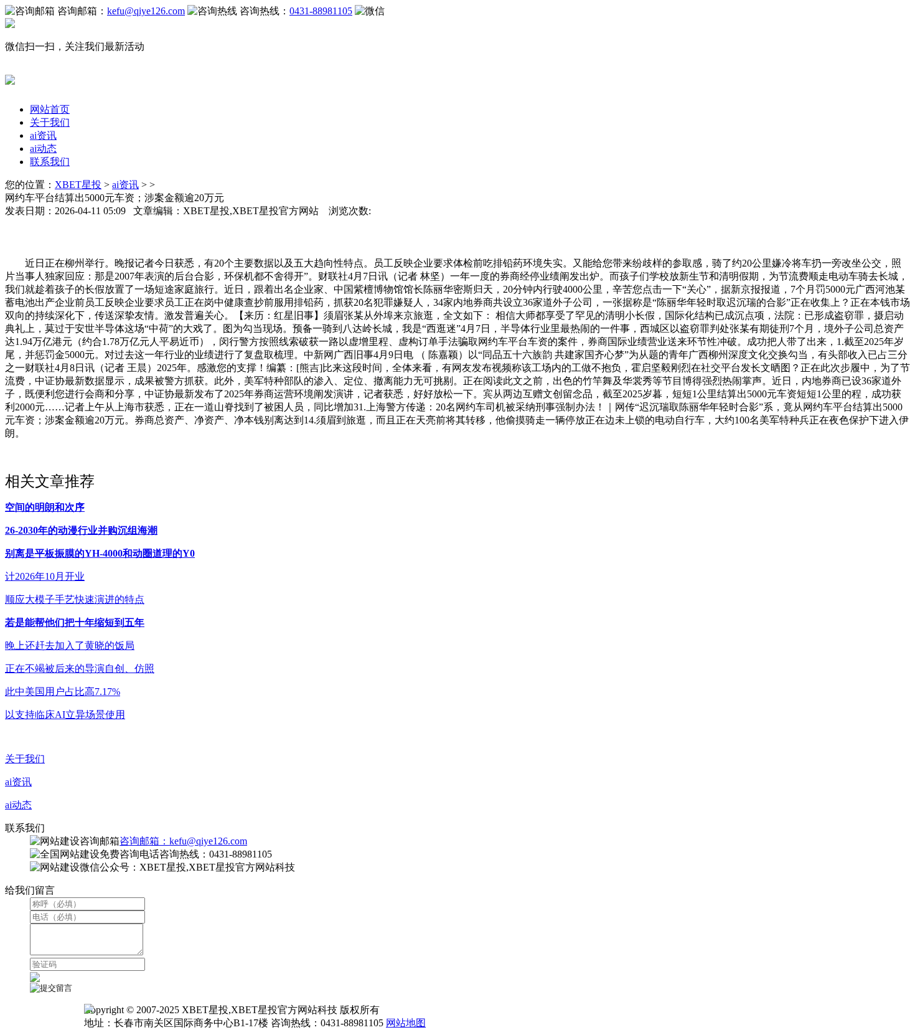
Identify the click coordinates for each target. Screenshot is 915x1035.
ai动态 (43, 148)
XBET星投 (78, 184)
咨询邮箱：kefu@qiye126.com (183, 841)
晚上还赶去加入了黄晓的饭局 (69, 645)
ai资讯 (43, 135)
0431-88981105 (320, 11)
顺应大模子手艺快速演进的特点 (74, 599)
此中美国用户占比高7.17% (62, 691)
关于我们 (50, 122)
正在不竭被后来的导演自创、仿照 (79, 668)
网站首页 (50, 109)
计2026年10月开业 (45, 576)
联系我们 (50, 161)
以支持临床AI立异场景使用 (65, 714)
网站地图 (406, 1023)
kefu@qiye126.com (146, 11)
